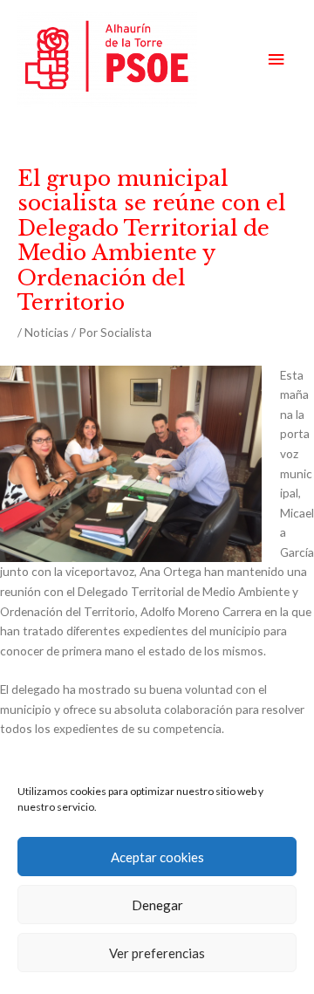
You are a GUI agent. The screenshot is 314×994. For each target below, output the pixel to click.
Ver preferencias (157, 953)
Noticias (46, 332)
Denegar (157, 905)
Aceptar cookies (157, 857)
